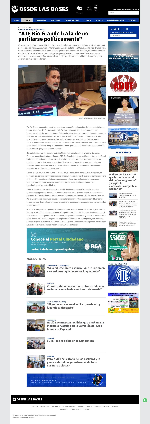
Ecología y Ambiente (115, 20)
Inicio (16, 20)
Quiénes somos (75, 409)
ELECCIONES (88, 118)
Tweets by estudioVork (117, 264)
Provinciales (40, 20)
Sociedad (87, 20)
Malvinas (132, 20)
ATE (84, 118)
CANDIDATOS (95, 118)
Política (26, 20)
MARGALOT (103, 118)
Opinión (99, 20)
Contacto (86, 409)
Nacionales (55, 20)
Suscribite (63, 409)
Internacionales (72, 20)
